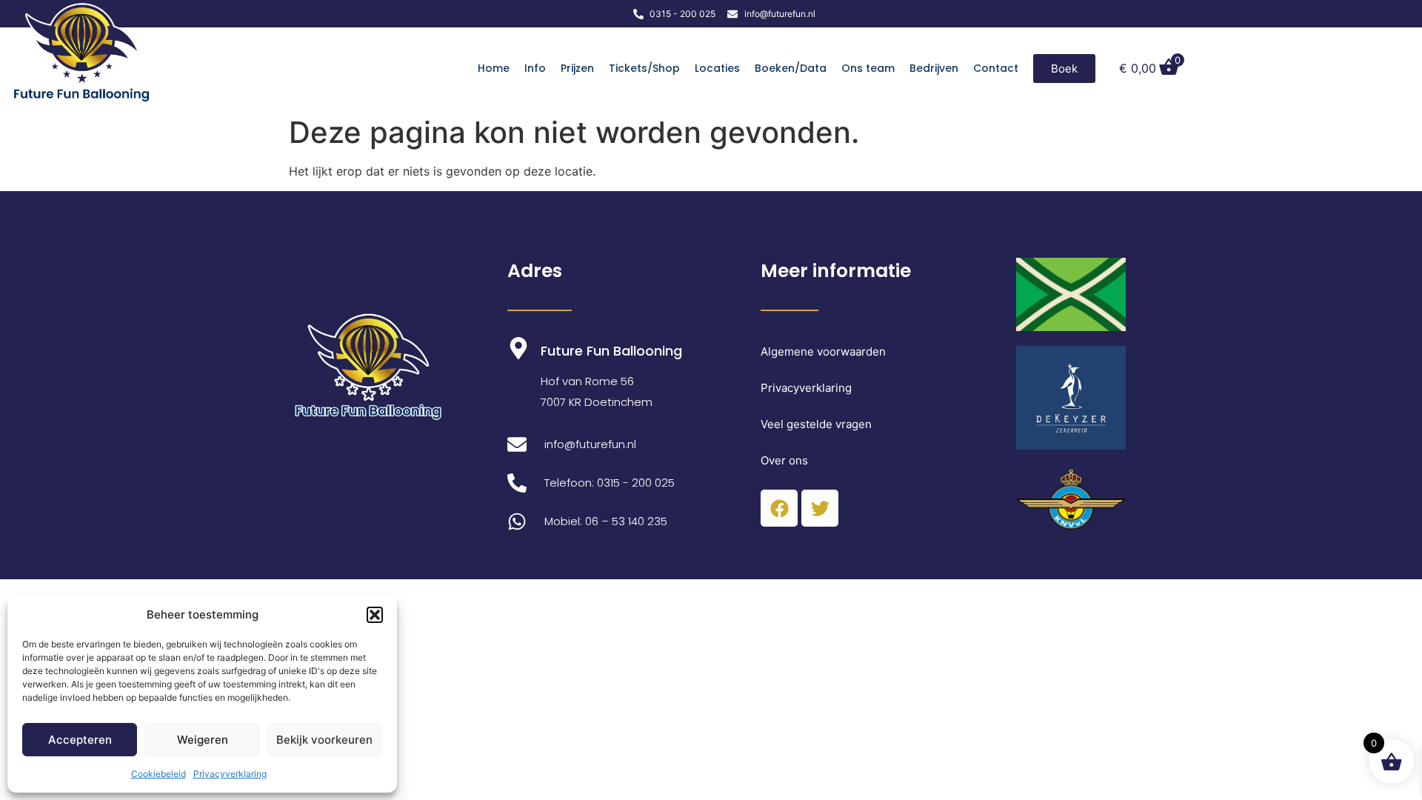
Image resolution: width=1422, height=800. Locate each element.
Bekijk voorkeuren (324, 740)
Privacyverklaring (230, 773)
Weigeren (202, 740)
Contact (995, 68)
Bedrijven (933, 68)
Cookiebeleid (158, 773)
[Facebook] (779, 508)
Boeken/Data (791, 68)
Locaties (717, 68)
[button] (374, 614)
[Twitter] (819, 508)
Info (535, 68)
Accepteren (80, 740)
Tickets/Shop (644, 68)
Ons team (868, 68)
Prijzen (577, 68)
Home (494, 68)
